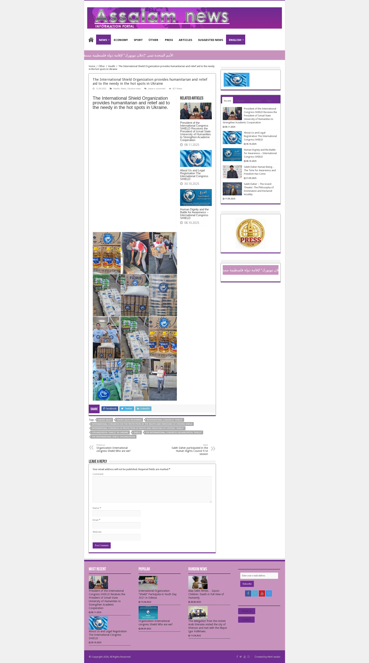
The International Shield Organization (113, 437)
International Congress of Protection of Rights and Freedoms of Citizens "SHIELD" (138, 428)
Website (97, 531)
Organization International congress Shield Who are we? (113, 448)
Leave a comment (156, 88)
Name (97, 508)
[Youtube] (262, 593)
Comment (98, 474)
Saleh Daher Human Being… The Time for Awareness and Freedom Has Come (260, 170)
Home (91, 40)
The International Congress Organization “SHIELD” (174, 432)
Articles (185, 40)
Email (96, 520)
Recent (227, 100)
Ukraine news (134, 88)
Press (169, 40)
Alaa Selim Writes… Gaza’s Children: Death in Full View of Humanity (206, 594)
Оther (153, 40)
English (235, 40)
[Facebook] (248, 593)
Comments (255, 100)
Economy (121, 40)
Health (111, 66)
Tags (269, 100)
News (103, 40)
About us (247, 611)
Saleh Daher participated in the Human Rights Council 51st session (190, 450)
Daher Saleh (105, 420)
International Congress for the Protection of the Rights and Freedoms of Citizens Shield (142, 424)
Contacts (246, 619)
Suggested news (210, 40)
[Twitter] (255, 593)
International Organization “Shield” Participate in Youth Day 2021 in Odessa (158, 594)
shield (137, 432)
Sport (138, 40)
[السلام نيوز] (184, 17)
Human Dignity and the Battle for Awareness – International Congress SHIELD (194, 214)
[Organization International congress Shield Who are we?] (158, 612)
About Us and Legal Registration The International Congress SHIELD (194, 175)
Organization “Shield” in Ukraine (110, 432)
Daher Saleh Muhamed (129, 420)
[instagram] (269, 593)
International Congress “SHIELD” (165, 420)
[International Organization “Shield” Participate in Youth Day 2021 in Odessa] (158, 582)
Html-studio (274, 656)
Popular (240, 100)
